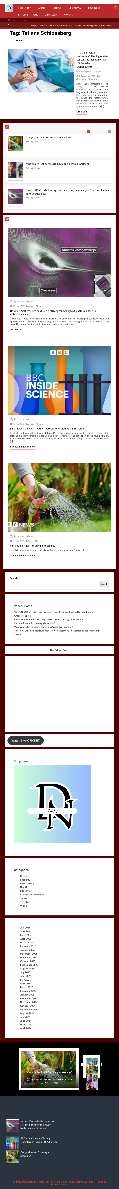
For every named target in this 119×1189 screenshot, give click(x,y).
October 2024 (27, 1005)
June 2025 (25, 976)
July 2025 (25, 972)
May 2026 (25, 935)
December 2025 (28, 953)
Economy (74, 7)
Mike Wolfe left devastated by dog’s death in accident (57, 164)
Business (94, 7)
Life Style (51, 14)
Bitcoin (24, 875)
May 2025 (25, 979)
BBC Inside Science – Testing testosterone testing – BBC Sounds (48, 428)
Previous (81, 1064)
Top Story (24, 7)
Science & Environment (22, 446)
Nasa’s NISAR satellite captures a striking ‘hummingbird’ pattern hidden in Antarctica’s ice (57, 25)
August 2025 (27, 968)
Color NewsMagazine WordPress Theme (82, 1181)
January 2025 (27, 994)
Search (14, 578)
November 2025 (28, 957)
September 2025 (29, 964)
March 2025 (26, 987)
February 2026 (28, 946)
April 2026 (25, 938)
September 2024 (29, 1009)
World (41, 7)
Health (24, 887)
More (67, 14)
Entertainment (28, 14)
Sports (57, 7)
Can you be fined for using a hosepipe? (48, 137)
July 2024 (25, 1017)
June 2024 (25, 1020)
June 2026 (25, 931)
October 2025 (27, 961)
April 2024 (25, 1028)
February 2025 (28, 990)
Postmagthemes (59, 1184)
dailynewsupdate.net (92, 71)
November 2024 (28, 1002)
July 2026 (25, 927)
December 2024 (28, 998)
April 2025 (25, 983)
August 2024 (27, 1013)
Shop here (21, 761)
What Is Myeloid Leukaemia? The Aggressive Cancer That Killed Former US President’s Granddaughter (92, 59)
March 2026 (26, 942)
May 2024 (25, 1024)
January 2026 (27, 950)
